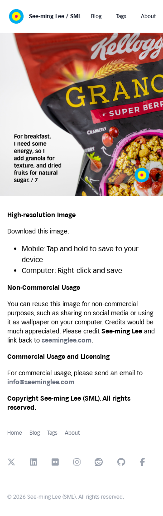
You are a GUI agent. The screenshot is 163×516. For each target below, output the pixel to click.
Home (14, 433)
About (72, 433)
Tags (52, 433)
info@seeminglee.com (40, 382)
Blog (34, 433)
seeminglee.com (66, 340)
